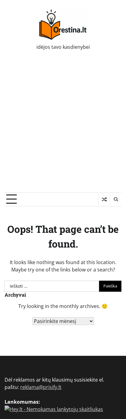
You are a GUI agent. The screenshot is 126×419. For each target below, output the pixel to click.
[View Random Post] (104, 199)
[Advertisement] (63, 126)
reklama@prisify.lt (40, 387)
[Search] (115, 199)
